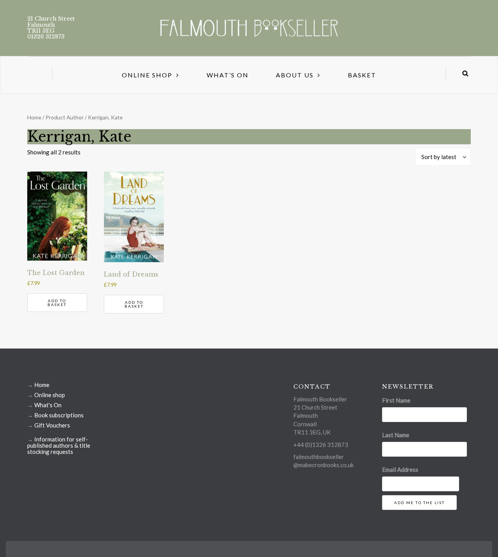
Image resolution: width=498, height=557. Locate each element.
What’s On (228, 75)
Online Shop (147, 75)
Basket (362, 75)
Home (34, 117)
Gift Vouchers (52, 425)
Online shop (49, 394)
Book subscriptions (59, 415)
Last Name (395, 434)
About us (295, 75)
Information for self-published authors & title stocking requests (58, 445)
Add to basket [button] (57, 302)
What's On (47, 404)
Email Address (400, 469)
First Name (396, 400)
